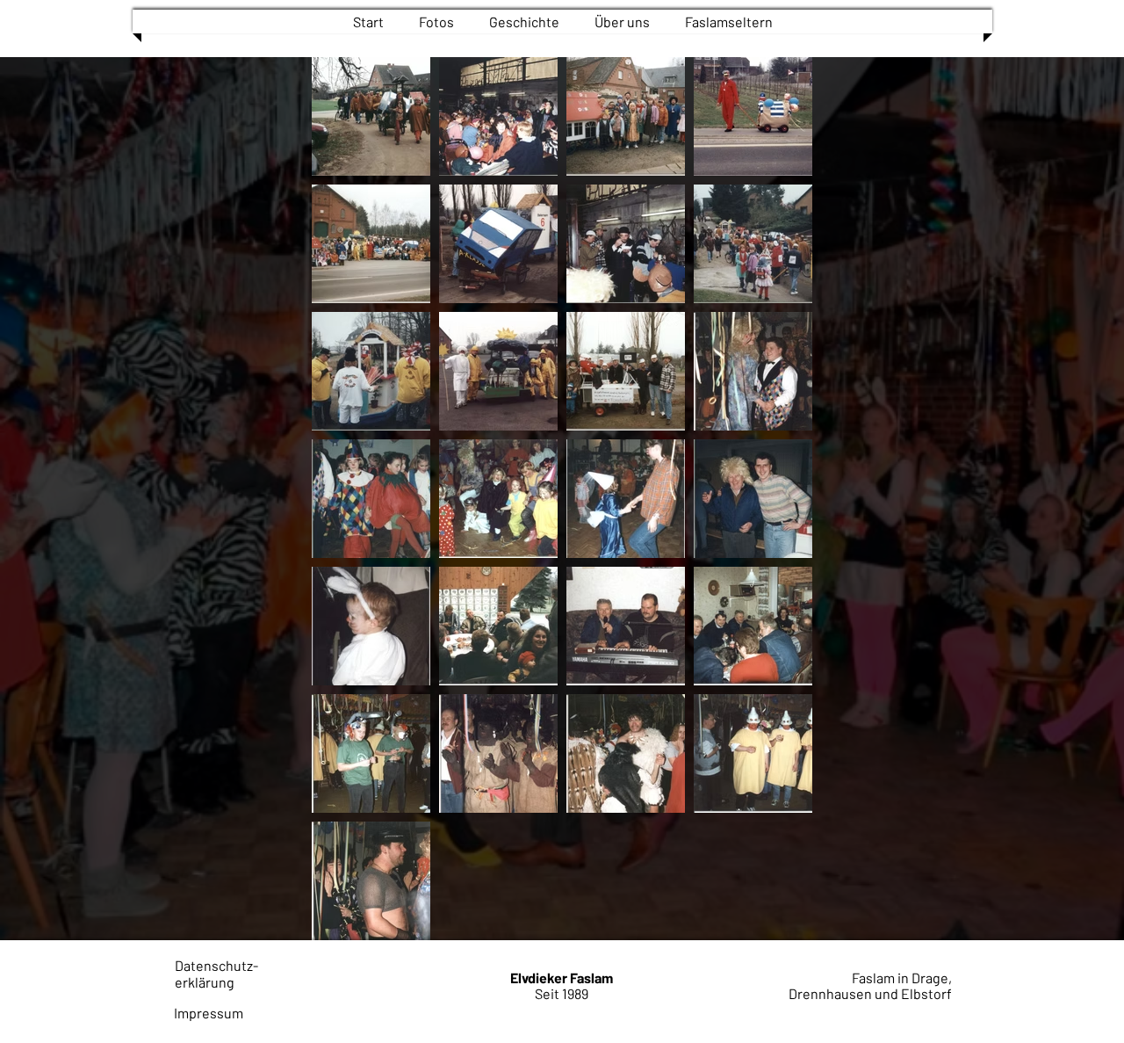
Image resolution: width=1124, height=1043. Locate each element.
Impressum (208, 1012)
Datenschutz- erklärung (216, 973)
